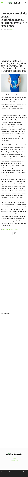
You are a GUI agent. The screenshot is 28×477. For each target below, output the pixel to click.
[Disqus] (14, 257)
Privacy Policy (14, 460)
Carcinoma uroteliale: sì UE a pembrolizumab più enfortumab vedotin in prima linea (14, 19)
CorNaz (11, 29)
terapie (16, 229)
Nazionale (3, 11)
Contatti (14, 458)
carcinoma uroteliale (8, 229)
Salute (8, 11)
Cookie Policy (8, 473)
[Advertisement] (14, 44)
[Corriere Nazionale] (14, 3)
